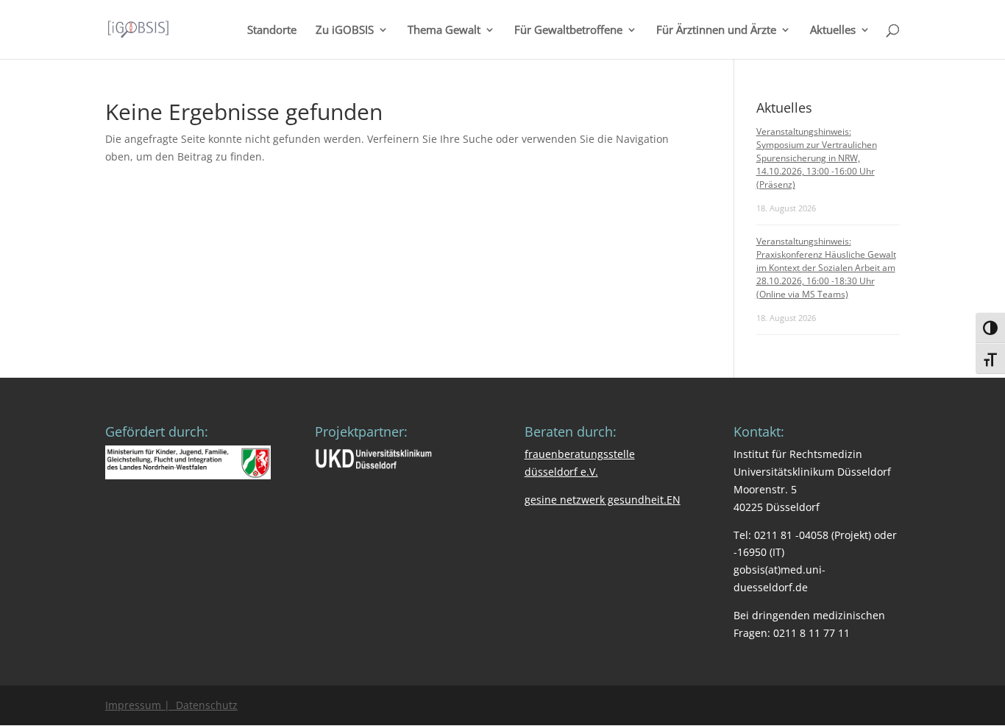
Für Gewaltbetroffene (568, 30)
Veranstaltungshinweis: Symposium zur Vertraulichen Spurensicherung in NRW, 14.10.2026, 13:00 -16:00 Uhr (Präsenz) (816, 158)
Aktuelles (833, 30)
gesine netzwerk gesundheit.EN (603, 500)
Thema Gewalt (444, 30)
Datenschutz (204, 705)
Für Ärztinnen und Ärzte (716, 30)
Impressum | (137, 705)
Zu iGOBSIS (345, 30)
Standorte (271, 30)
